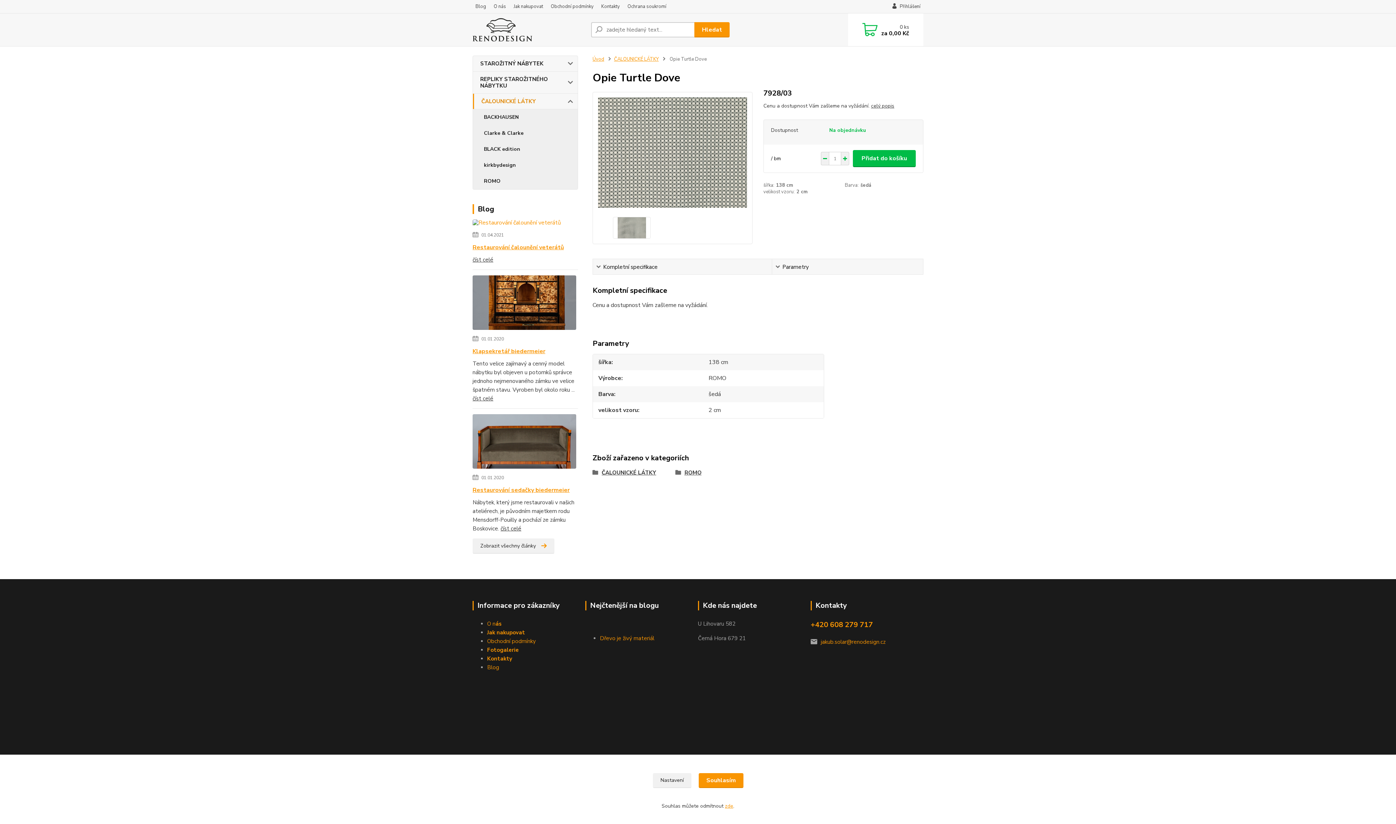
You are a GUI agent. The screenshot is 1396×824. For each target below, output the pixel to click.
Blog (481, 6)
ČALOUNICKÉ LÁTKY (508, 101)
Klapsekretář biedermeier (509, 351)
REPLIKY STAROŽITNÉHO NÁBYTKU (514, 82)
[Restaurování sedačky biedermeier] (524, 443)
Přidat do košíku (884, 158)
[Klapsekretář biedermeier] (524, 304)
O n (494, 623)
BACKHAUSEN (501, 117)
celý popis (882, 105)
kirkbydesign (500, 165)
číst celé (483, 259)
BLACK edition (502, 149)
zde (729, 806)
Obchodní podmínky (572, 6)
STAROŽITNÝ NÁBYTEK (511, 63)
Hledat (712, 30)
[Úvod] (529, 29)
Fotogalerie (503, 650)
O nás (500, 6)
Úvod (598, 59)
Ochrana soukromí (646, 6)
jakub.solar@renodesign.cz (853, 642)
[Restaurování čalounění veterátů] (517, 224)
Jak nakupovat (528, 6)
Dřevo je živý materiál (627, 638)
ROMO (492, 181)
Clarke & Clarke (504, 133)
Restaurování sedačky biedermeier (521, 490)
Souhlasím (721, 780)
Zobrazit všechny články (508, 545)
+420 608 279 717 (842, 625)
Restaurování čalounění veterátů (518, 247)
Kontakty (610, 6)
